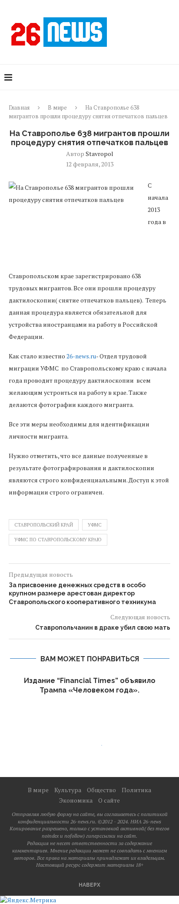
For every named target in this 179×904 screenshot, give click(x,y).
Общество (101, 790)
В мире (57, 107)
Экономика (76, 800)
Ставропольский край (43, 525)
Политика (136, 790)
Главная (19, 107)
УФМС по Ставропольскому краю (58, 540)
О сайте (109, 800)
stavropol (99, 154)
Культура (67, 790)
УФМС (95, 525)
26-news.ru (81, 356)
